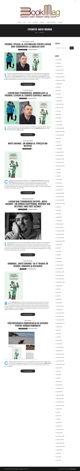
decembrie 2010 (60, 436)
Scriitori (32, 41)
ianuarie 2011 (59, 433)
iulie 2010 (58, 453)
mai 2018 (58, 142)
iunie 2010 (58, 456)
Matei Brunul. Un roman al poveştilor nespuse (28, 144)
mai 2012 (58, 378)
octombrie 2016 (60, 200)
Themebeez (73, 469)
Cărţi (29, 22)
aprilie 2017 (59, 179)
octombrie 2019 (60, 128)
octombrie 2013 (60, 320)
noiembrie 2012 (60, 357)
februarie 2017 (59, 186)
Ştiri (24, 22)
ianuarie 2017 (59, 190)
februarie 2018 (59, 152)
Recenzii (42, 22)
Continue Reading (28, 84)
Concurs (29, 320)
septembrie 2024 (60, 80)
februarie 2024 (60, 104)
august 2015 (59, 244)
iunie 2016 (58, 210)
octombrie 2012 (60, 361)
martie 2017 (59, 183)
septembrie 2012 (60, 364)
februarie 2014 (59, 306)
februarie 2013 (59, 347)
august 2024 (59, 83)
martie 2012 (59, 385)
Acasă (19, 22)
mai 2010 (58, 460)
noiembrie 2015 (60, 234)
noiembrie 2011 (60, 398)
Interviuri (35, 22)
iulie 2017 (58, 169)
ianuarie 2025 (59, 73)
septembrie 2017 (60, 166)
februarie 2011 (59, 429)
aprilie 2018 (59, 145)
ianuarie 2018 (59, 155)
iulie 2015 (58, 248)
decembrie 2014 (60, 272)
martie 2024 (59, 101)
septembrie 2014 (60, 282)
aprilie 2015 (59, 258)
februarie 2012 (59, 388)
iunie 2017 (58, 172)
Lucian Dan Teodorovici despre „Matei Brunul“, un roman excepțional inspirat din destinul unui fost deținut (27, 204)
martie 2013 (59, 344)
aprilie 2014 (59, 299)
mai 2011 (58, 419)
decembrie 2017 (60, 159)
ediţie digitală (42, 76)
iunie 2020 (58, 118)
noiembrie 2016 (60, 196)
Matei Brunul (18, 76)
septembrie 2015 (60, 241)
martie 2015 (59, 261)
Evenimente (27, 41)
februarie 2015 (59, 265)
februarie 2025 (60, 70)
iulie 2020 (58, 114)
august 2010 (59, 450)
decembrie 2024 (60, 77)
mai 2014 (58, 296)
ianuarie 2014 (59, 309)
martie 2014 (59, 302)
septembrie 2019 (60, 131)
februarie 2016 (59, 224)
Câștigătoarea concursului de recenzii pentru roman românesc (28, 324)
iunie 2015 (58, 251)
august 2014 (59, 285)
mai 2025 (58, 63)
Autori (23, 41)
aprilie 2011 (59, 422)
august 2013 (59, 326)
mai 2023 (58, 111)
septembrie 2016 (60, 203)
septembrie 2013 (60, 323)
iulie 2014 (58, 289)
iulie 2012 (58, 371)
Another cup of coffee (27, 363)
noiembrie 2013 (60, 316)
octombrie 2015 (60, 237)
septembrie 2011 (60, 405)
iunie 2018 (58, 138)
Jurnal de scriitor (51, 22)
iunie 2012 (58, 374)
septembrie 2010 (60, 446)
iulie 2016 (58, 207)
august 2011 (59, 409)
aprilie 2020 (59, 121)
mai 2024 (58, 94)
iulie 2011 (58, 412)
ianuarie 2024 (59, 107)
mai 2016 (58, 213)
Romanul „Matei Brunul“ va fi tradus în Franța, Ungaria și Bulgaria (28, 265)
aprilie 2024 (59, 97)
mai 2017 (58, 176)
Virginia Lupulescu (33, 49)
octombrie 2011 (60, 402)
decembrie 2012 (60, 354)
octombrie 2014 (60, 279)
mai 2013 (58, 337)
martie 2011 (59, 426)
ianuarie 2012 (59, 391)
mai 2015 (58, 255)
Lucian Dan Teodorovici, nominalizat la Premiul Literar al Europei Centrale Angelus (28, 94)
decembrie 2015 (60, 231)
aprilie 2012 (59, 381)
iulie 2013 (58, 330)
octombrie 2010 (60, 443)
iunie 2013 (58, 333)
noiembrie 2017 (60, 162)
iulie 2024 (58, 87)
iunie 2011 (58, 415)
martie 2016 (59, 220)
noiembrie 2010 (60, 439)
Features (60, 22)
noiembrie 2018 (60, 135)
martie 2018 (59, 148)
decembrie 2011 (60, 395)
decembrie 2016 (60, 193)
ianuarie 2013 (59, 350)
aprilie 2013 (59, 340)
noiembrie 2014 (60, 275)
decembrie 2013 (60, 313)
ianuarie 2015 (59, 268)
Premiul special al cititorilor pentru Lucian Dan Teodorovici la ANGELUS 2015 (28, 45)
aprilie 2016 (59, 217)
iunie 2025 (58, 59)
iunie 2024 (58, 90)
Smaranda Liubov (32, 98)
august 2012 (59, 368)
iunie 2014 (58, 292)
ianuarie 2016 (59, 227)
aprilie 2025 (59, 66)
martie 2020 (59, 125)
